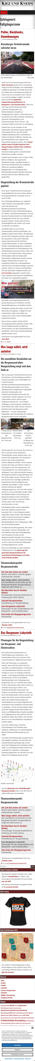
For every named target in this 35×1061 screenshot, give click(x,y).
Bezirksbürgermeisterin (7, 1008)
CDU (10, 1015)
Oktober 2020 (7, 625)
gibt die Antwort (8, 972)
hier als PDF (6, 881)
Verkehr (9, 341)
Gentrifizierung (29, 1020)
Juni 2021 (5, 339)
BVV (11, 1013)
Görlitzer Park (18, 1023)
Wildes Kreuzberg (8, 995)
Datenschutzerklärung (19, 1058)
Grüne (13, 1023)
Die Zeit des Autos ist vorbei (14, 572)
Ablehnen (17, 1050)
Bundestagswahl (5, 1013)
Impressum (28, 1058)
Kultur (3, 983)
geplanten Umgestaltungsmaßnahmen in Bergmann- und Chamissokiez (13, 102)
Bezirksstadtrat (17, 1008)
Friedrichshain (30, 1018)
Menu (4, 12)
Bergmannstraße (5, 1005)
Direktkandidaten (5, 1017)
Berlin (12, 1005)
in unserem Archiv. (11, 887)
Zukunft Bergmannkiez (12, 601)
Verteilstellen (13, 876)
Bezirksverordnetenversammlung (14, 1010)
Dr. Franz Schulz (13, 1018)
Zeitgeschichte (6, 998)
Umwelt (4, 988)
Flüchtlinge (23, 1017)
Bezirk (16, 1005)
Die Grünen (20, 1015)
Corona (14, 1015)
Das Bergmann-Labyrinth (13, 606)
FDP (19, 1017)
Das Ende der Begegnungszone (16, 614)
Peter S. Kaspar (17, 354)
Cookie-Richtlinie (8, 1058)
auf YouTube (6, 273)
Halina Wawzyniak (26, 1023)
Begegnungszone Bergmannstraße (15, 627)
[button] (32, 1028)
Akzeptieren (17, 1045)
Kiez (8, 863)
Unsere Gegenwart (8, 990)
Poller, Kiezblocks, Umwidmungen (12, 34)
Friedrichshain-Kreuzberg (13, 1020)
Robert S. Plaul (13, 39)
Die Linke (26, 1015)
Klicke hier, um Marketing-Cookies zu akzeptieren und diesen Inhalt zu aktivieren (17, 289)
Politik (3, 985)
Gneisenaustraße (6, 1023)
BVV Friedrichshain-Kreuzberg (20, 1013)
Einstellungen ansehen (17, 1054)
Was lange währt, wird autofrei (15, 816)
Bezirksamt (22, 1005)
